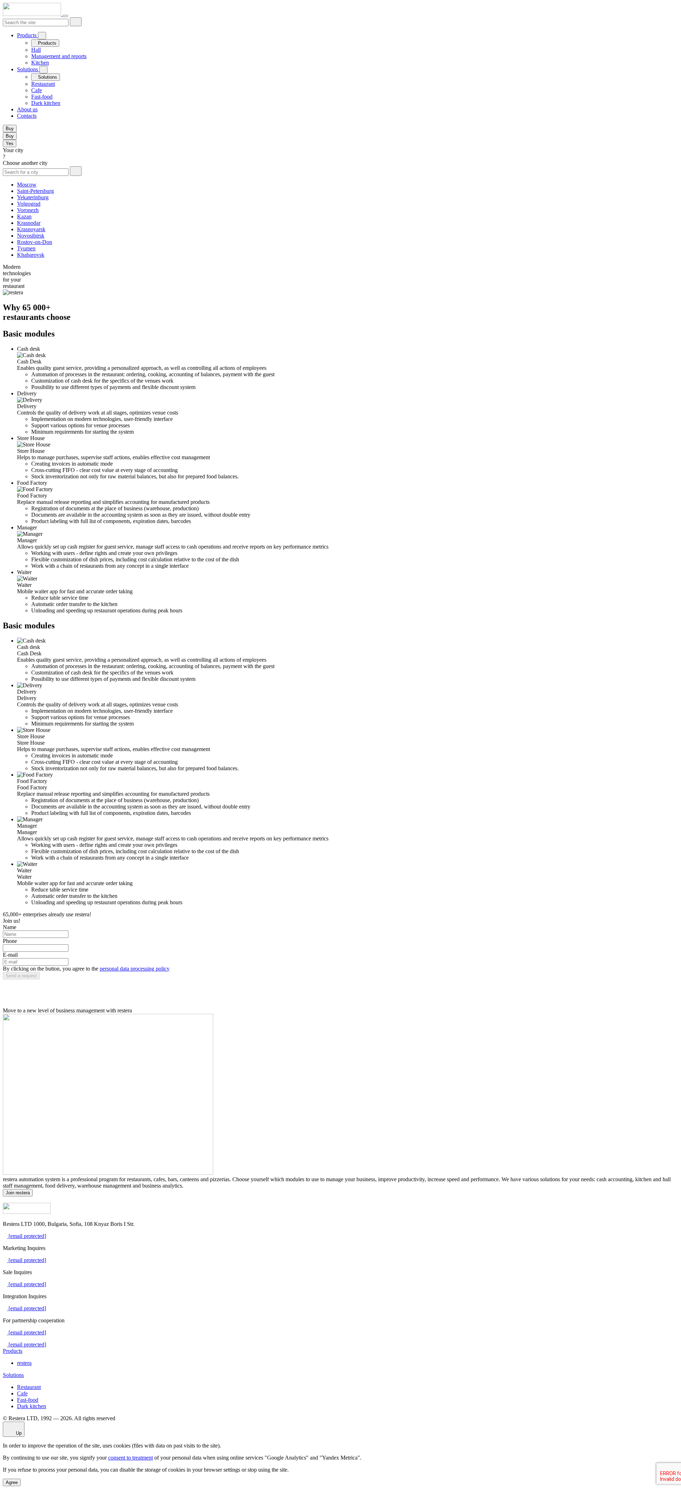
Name (9, 927)
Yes (9, 143)
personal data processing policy (135, 969)
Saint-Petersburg (35, 191)
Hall (36, 50)
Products (27, 35)
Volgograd (28, 204)
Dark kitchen (45, 103)
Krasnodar (28, 223)
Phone (10, 941)
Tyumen (26, 248)
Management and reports (59, 56)
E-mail (10, 955)
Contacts (27, 116)
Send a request (21, 975)
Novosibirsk (30, 236)
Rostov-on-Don (34, 242)
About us (27, 109)
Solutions (28, 69)
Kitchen (40, 63)
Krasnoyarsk (31, 229)
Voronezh (28, 210)
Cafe (36, 90)
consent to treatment (130, 1458)
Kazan (24, 216)
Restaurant (43, 84)
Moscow (27, 185)
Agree (12, 1482)
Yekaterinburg (33, 197)
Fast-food (41, 97)
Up (18, 1433)
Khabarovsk (30, 255)
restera (24, 1363)
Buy (10, 128)
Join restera (18, 1192)
